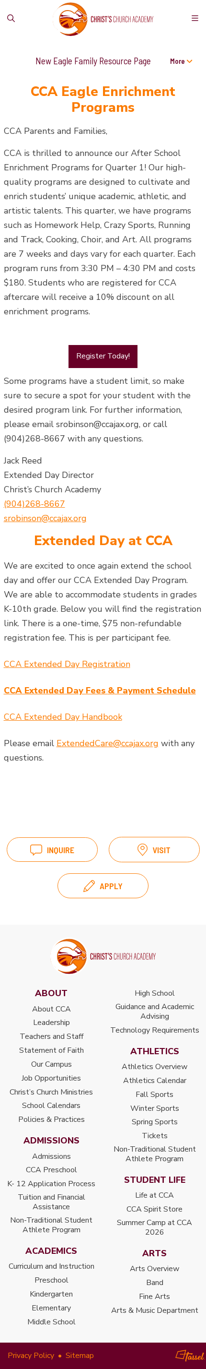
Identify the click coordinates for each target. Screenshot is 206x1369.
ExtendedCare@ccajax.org (108, 743)
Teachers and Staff (51, 1036)
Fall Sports (154, 1094)
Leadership (51, 1022)
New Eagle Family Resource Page (93, 60)
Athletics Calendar (154, 1080)
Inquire (60, 850)
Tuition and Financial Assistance (51, 1202)
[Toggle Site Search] (11, 19)
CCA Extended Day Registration (67, 664)
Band (154, 1282)
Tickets (155, 1136)
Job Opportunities (51, 1078)
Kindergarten (51, 1294)
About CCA (51, 1009)
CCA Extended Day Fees (56, 690)
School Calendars (51, 1105)
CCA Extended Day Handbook (63, 717)
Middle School (51, 1322)
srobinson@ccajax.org (45, 518)
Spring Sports (155, 1122)
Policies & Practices (51, 1119)
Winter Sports (154, 1108)
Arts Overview (154, 1269)
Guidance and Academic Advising (154, 1011)
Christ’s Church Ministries (51, 1092)
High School (155, 993)
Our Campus (51, 1064)
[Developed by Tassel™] (190, 1356)
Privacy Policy (31, 1355)
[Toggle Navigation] (194, 19)
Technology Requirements (154, 1030)
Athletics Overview (154, 1066)
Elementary (51, 1308)
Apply (111, 886)
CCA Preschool (51, 1170)
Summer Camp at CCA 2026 (154, 1227)
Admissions (51, 1156)
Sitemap (80, 1355)
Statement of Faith (51, 1050)
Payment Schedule (155, 690)
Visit (161, 850)
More (178, 61)
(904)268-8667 (34, 504)
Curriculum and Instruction (51, 1266)
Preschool (51, 1280)
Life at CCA (154, 1195)
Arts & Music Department (154, 1310)
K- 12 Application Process (51, 1184)
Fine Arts (154, 1296)
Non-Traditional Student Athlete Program (51, 1225)
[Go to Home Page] (103, 956)
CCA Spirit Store (154, 1209)
